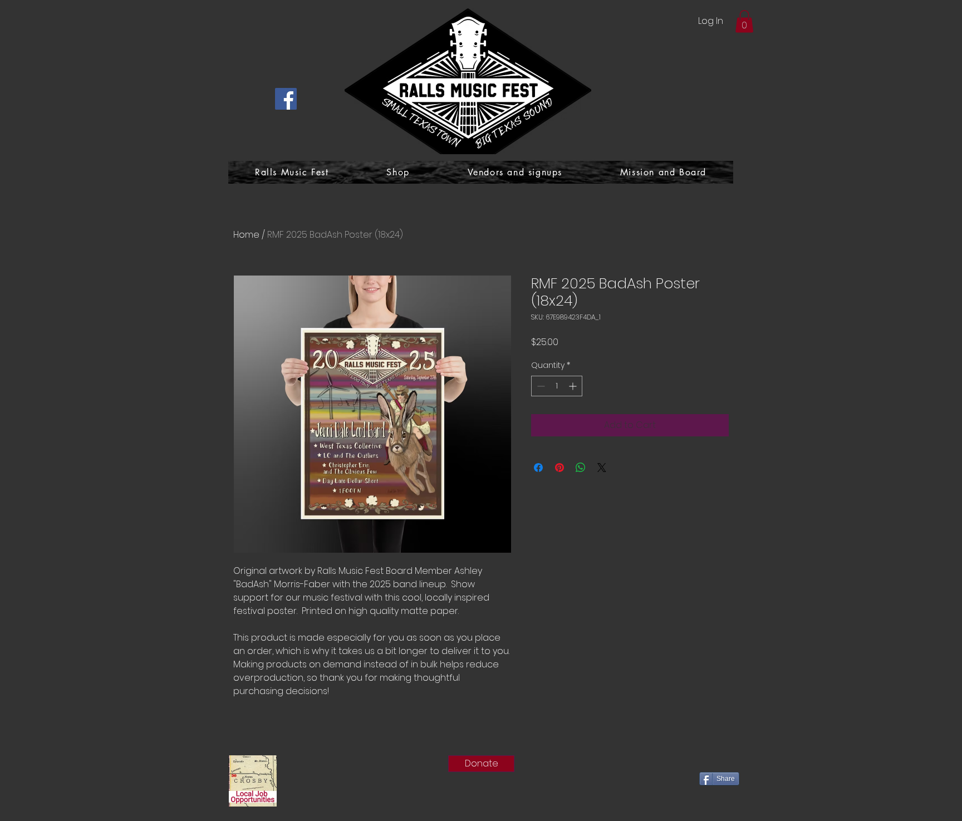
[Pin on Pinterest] (559, 467)
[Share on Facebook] (538, 467)
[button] (744, 21)
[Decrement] (540, 386)
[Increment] (574, 386)
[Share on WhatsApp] (580, 467)
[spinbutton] (557, 386)
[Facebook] (286, 99)
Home (246, 234)
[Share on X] (601, 467)
